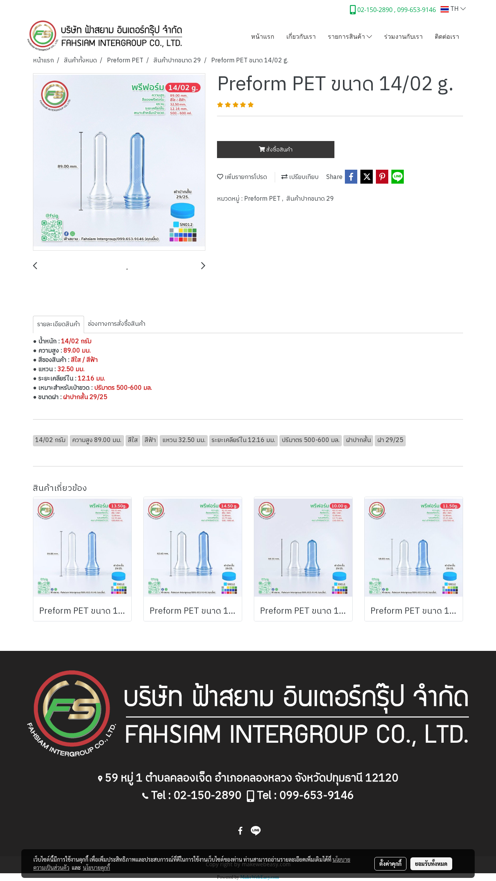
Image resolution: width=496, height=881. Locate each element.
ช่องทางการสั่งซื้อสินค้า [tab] (116, 324)
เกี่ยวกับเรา (301, 36)
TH (454, 9)
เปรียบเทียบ (303, 177)
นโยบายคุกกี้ (96, 867)
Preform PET (263, 199)
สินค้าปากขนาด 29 (310, 199)
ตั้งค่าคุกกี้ (390, 863)
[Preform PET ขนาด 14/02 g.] (119, 162)
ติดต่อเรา (447, 36)
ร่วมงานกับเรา (403, 36)
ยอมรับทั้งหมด (431, 863)
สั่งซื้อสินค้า (279, 149)
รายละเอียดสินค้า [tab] (58, 324)
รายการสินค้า (347, 36)
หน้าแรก (262, 36)
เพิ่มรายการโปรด (245, 177)
